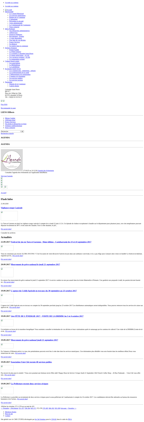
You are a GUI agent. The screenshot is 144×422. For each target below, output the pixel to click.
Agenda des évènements (46, 170)
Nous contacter (14, 27)
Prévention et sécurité (16, 21)
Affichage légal (10, 120)
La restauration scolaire (17, 59)
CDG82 (53, 419)
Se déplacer (13, 44)
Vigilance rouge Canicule (11, 208)
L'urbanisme (13, 19)
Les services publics (16, 78)
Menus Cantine (10, 118)
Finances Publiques (15, 34)
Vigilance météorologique (13, 126)
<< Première (5, 408)
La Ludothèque (14, 67)
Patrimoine (8, 82)
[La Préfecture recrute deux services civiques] (7, 393)
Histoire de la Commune (17, 84)
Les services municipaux (17, 15)
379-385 (45, 408)
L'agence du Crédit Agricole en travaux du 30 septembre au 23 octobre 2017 (44, 291)
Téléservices (13, 33)
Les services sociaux (16, 80)
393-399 (57, 408)
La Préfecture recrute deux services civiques (29, 384)
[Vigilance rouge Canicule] (9, 220)
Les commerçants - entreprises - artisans (22, 71)
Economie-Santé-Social (13, 69)
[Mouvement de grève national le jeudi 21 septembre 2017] (7, 276)
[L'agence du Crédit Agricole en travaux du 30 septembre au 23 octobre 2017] (7, 302)
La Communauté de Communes (19, 25)
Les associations (14, 63)
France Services (14, 42)
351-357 (21, 408)
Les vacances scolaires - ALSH (19, 57)
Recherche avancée (7, 133)
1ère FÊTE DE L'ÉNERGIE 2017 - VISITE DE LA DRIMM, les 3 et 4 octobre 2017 (47, 316)
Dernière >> (72, 408)
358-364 (27, 408)
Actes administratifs (15, 23)
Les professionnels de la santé (19, 72)
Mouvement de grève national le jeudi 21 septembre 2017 (35, 264)
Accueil (3, 193)
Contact (7, 416)
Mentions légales (10, 412)
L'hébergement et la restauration (19, 74)
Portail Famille (14, 50)
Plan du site (9, 414)
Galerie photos (14, 86)
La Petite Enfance (15, 52)
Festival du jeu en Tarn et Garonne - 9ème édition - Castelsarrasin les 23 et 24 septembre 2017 (51, 242)
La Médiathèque (14, 65)
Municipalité (9, 12)
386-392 (51, 408)
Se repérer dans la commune (18, 46)
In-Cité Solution (40, 419)
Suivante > (64, 408)
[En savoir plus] (6, 229)
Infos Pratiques (10, 29)
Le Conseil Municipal (16, 13)
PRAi (70, 419)
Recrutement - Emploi (16, 36)
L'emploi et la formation (17, 76)
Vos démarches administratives (19, 31)
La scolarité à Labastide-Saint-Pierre (21, 53)
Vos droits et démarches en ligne (15, 124)
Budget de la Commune (17, 17)
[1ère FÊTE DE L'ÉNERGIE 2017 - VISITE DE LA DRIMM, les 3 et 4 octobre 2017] (7, 326)
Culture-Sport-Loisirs (12, 61)
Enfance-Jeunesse (11, 48)
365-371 (33, 408)
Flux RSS (4, 104)
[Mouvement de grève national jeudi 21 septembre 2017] (7, 348)
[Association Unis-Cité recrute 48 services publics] (7, 369)
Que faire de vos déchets (17, 40)
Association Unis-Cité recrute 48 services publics (31, 362)
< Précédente (13, 408)
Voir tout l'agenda (7, 176)
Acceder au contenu (11, 2)
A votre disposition (15, 38)
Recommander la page (8, 108)
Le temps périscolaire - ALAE (19, 55)
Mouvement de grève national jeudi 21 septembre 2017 (34, 340)
